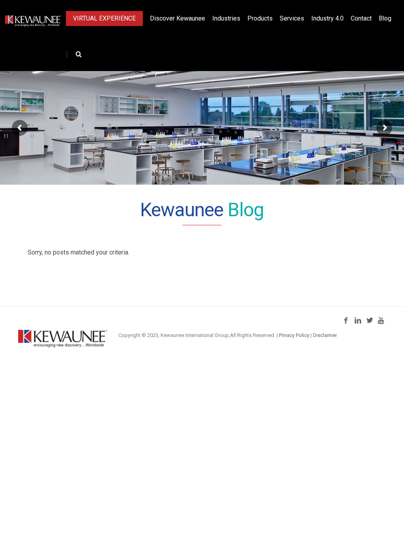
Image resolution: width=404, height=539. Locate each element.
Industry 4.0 (327, 18)
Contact (361, 18)
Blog (385, 18)
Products (260, 18)
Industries (226, 18)
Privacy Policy (294, 335)
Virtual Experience (104, 18)
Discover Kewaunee (177, 18)
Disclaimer (325, 335)
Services (292, 18)
